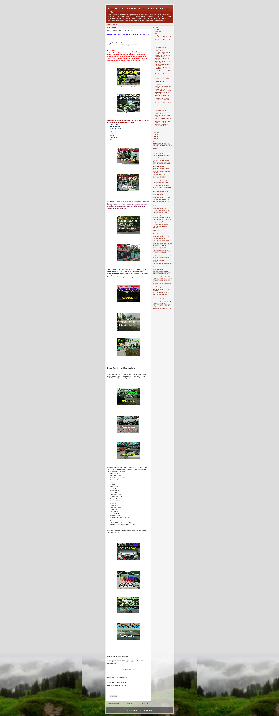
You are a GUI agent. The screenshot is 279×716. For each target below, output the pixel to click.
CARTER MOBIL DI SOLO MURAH (161, 143)
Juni (156, 33)
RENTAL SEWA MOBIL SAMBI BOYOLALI (162, 241)
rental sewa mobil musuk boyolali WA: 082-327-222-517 (162, 122)
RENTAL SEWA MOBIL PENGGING (161, 236)
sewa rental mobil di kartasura (159, 287)
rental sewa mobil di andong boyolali (118, 698)
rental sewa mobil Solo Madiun (160, 248)
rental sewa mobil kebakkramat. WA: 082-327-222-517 (163, 81)
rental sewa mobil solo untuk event (160, 250)
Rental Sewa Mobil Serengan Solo (160, 245)
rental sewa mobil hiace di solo (160, 212)
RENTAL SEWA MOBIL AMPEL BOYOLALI (162, 163)
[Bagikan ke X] (113, 696)
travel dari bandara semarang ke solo (161, 309)
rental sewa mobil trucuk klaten (160, 268)
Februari (157, 128)
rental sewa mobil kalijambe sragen (161, 215)
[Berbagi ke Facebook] (115, 696)
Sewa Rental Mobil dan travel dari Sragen (162, 278)
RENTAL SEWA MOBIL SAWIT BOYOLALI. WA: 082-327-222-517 (162, 99)
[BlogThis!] (112, 696)
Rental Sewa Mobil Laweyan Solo (160, 222)
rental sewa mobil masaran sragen (160, 224)
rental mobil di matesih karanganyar (161, 155)
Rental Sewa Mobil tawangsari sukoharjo (162, 255)
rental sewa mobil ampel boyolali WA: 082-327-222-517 (162, 46)
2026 (155, 29)
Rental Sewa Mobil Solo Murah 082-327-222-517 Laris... (163, 37)
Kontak (115, 24)
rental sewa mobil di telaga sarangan (161, 199)
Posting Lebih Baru (113, 703)
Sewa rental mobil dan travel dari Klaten (162, 276)
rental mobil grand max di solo (159, 157)
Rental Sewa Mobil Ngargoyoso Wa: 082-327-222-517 (163, 119)
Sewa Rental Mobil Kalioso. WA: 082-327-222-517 (162, 68)
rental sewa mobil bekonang (159, 174)
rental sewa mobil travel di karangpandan (162, 263)
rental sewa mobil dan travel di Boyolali (161, 180)
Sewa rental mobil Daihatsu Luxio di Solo (162, 275)
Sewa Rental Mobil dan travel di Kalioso (162, 283)
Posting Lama (145, 703)
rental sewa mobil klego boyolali (160, 221)
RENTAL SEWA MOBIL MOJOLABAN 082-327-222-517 (163, 90)
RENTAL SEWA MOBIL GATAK (159, 208)
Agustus (157, 31)
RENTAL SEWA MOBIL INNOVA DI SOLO (162, 214)
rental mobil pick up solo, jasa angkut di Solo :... (162, 96)
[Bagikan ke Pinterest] (116, 696)
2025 (155, 132)
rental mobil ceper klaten (158, 151)
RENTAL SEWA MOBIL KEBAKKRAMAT (162, 217)
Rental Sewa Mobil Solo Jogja (159, 247)
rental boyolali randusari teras (159, 150)
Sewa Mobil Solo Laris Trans (135, 710)
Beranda (109, 24)
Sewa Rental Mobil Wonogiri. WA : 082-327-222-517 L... (163, 40)
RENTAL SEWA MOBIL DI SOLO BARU (161, 197)
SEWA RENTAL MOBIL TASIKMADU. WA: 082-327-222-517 (163, 110)
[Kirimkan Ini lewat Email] (111, 696)
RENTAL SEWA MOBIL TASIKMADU (161, 254)
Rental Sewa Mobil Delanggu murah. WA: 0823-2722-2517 (162, 77)
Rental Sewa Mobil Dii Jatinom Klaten (161, 207)
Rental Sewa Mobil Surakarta (159, 252)
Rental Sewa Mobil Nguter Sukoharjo (161, 234)
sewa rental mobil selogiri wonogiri (160, 294)
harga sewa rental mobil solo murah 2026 (162, 145)
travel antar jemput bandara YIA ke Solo (162, 308)
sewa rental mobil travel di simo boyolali (162, 301)
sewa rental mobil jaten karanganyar (161, 292)
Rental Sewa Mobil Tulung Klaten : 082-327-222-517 (163, 113)
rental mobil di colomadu (158, 153)
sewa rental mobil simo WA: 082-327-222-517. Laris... (162, 53)
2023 (155, 134)
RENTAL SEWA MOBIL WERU (159, 269)
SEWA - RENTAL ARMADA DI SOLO (161, 271)
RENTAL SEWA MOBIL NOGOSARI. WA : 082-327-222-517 (163, 56)
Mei (156, 35)
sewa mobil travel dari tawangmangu (161, 273)
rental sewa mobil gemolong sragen (161, 210)
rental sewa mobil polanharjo (159, 238)
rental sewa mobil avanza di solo (160, 165)
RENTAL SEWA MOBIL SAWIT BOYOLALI (162, 243)
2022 (155, 136)
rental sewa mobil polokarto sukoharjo (161, 240)
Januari (157, 130)
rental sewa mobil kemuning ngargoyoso (162, 219)
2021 (155, 138)
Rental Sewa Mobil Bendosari (159, 176)
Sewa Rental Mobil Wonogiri (159, 303)
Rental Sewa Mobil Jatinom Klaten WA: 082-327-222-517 (163, 74)
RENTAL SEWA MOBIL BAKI (159, 166)
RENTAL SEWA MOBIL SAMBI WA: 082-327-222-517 (163, 50)
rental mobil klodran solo (158, 158)
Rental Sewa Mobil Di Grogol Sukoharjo (162, 187)
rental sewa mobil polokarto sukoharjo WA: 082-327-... (161, 125)
